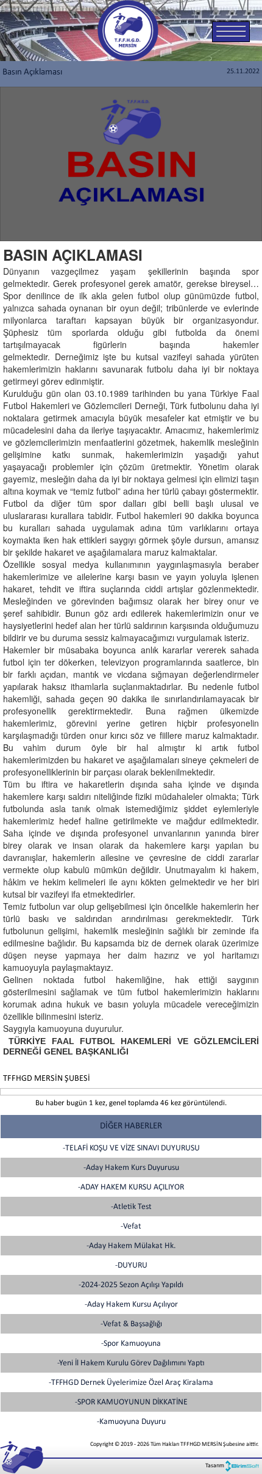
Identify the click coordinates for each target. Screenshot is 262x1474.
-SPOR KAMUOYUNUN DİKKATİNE (131, 1402)
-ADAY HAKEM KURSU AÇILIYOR (131, 1187)
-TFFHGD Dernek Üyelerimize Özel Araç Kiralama (131, 1383)
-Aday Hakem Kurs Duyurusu (131, 1168)
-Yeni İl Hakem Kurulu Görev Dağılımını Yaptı (131, 1363)
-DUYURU (131, 1265)
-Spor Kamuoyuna (131, 1344)
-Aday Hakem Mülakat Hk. (131, 1246)
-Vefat (131, 1226)
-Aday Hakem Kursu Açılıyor (131, 1305)
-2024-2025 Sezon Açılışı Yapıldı (131, 1285)
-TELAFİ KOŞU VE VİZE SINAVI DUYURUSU (131, 1148)
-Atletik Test (131, 1207)
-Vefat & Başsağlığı (131, 1324)
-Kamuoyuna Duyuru (131, 1422)
